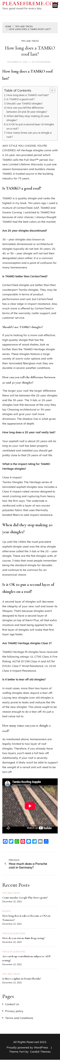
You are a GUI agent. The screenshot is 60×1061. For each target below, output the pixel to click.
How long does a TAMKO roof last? (27, 95)
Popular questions (13, 933)
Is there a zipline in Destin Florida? (21, 978)
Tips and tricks (30, 41)
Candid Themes (40, 1051)
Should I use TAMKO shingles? (24, 103)
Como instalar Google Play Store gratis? (25, 897)
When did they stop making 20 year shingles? (27, 118)
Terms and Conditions (19, 1018)
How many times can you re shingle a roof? (29, 134)
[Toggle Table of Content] (51, 90)
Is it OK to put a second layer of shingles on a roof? (30, 126)
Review (6, 911)
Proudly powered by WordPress (28, 1047)
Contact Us (12, 1004)
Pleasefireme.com (30, 3)
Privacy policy (14, 1011)
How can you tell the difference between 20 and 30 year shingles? (26, 109)
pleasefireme (42, 62)
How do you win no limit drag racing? (23, 938)
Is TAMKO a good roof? (20, 99)
